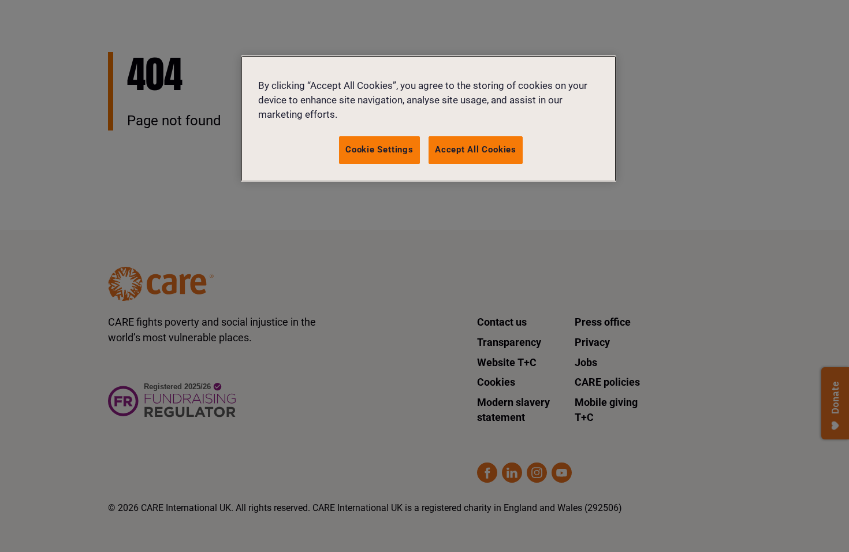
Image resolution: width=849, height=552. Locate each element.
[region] (428, 118)
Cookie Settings (379, 149)
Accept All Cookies (475, 149)
